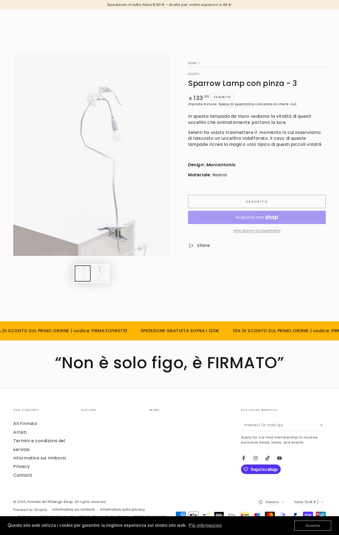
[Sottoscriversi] (323, 425)
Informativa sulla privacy (122, 509)
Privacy (21, 466)
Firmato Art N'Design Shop (50, 501)
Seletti (194, 74)
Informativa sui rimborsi (39, 458)
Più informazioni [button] (205, 525)
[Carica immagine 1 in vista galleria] (83, 273)
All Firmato (25, 423)
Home (192, 63)
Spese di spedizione (236, 104)
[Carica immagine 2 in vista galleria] (100, 273)
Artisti (19, 432)
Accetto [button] (312, 525)
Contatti (22, 475)
